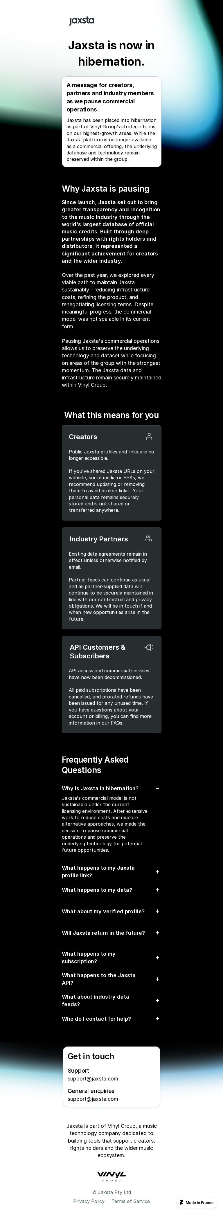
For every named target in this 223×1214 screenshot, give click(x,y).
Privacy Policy (89, 1201)
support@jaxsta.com (93, 1079)
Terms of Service (131, 1201)
